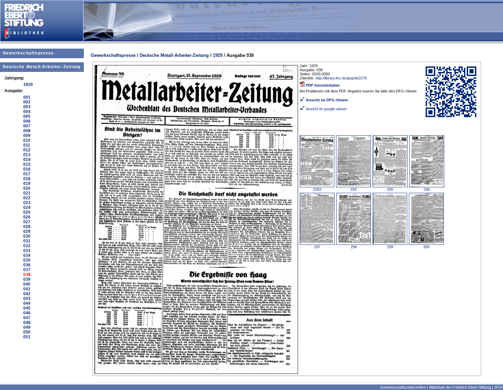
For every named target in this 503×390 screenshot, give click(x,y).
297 (317, 247)
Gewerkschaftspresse (28, 53)
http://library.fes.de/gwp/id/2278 (341, 78)
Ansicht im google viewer (326, 109)
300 (426, 247)
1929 (217, 55)
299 (390, 247)
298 (354, 247)
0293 (317, 189)
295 (390, 189)
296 (427, 189)
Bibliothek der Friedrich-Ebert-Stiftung (460, 387)
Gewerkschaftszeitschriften (403, 387)
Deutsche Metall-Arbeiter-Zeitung (41, 66)
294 (353, 189)
